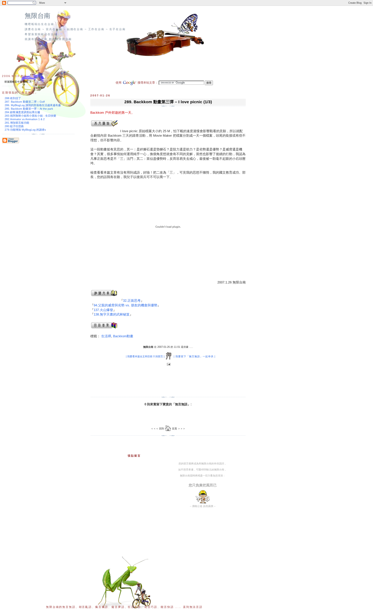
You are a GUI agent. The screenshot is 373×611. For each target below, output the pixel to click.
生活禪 (106, 336)
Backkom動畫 (123, 336)
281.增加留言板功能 (17, 122)
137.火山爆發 (103, 310)
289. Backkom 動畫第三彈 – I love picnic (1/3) (168, 102)
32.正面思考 (132, 300)
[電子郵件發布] (168, 364)
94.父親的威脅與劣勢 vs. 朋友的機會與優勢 (125, 305)
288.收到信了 (13, 98)
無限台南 (37, 15)
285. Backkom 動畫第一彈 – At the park (29, 108)
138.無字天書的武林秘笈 (112, 314)
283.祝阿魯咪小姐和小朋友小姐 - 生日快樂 (30, 115)
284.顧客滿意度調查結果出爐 (22, 112)
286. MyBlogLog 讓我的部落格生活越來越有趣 (33, 105)
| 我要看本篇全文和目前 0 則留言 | (145, 356)
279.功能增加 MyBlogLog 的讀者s (25, 129)
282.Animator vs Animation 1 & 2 (25, 119)
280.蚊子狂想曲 (14, 126)
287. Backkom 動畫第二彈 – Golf (25, 101)
